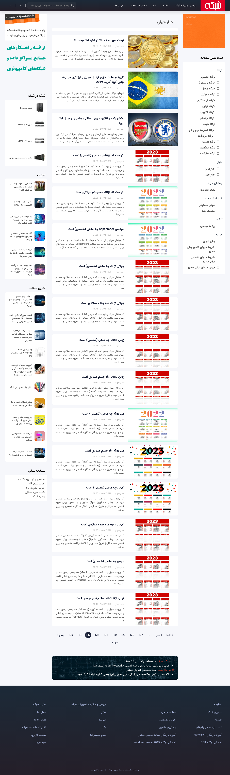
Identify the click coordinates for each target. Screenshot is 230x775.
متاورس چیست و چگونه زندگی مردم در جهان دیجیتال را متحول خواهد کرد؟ (21, 270)
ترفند (155, 6)
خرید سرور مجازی (35, 492)
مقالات (166, 6)
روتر (104, 712)
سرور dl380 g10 (25, 124)
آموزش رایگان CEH (211, 742)
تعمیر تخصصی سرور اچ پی (20, 157)
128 (132, 635)
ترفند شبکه (209, 124)
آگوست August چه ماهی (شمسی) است (98, 155)
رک (104, 727)
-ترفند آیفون (208, 106)
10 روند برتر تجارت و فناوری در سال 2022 (23, 203)
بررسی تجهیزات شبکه (185, 6)
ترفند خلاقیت (207, 154)
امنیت (218, 720)
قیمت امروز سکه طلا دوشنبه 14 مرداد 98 (99, 40)
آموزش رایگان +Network (208, 735)
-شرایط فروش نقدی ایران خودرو (201, 249)
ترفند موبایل (208, 94)
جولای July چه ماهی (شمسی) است (101, 266)
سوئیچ (102, 720)
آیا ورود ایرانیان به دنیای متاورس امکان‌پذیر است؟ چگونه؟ (21, 236)
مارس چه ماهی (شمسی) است (105, 561)
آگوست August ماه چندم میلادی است (99, 192)
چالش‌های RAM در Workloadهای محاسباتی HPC (21, 353)
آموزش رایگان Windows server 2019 (155, 742)
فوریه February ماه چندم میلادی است (100, 598)
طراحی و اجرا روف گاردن (31, 479)
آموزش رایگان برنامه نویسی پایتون (157, 735)
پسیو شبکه (39, 496)
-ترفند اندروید (207, 112)
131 (105, 635)
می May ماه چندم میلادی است (104, 450)
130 (114, 635)
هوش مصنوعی (207, 205)
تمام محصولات (98, 735)
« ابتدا (169, 635)
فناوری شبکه (215, 712)
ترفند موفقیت (207, 148)
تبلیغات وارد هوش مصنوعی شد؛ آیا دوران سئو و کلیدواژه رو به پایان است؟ (20, 301)
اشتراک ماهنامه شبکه (34, 727)
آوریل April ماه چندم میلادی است (102, 524)
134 (79, 635)
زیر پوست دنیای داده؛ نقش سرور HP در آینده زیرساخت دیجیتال (22, 420)
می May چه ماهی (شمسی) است (103, 413)
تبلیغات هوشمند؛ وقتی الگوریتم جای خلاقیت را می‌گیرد (22, 437)
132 (97, 635)
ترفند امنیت (208, 142)
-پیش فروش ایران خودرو (201, 267)
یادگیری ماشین (167, 727)
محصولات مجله (139, 6)
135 (70, 635)
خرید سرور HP (36, 484)
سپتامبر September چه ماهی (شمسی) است (96, 229)
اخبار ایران (210, 169)
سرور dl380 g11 (25, 141)
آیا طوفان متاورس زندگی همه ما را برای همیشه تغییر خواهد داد (21, 220)
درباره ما (41, 712)
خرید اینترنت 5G (35, 488)
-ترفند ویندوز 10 (206, 83)
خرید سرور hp (26, 108)
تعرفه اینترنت (207, 190)
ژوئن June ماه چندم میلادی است (103, 376)
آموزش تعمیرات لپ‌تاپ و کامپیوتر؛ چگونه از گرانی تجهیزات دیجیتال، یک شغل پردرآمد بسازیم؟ (21, 370)
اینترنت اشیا (208, 211)
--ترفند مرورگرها (206, 136)
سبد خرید (40, 742)
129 (123, 635)
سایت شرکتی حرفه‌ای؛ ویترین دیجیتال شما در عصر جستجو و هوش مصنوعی (22, 335)
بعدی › (60, 635)
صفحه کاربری (38, 735)
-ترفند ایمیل (208, 89)
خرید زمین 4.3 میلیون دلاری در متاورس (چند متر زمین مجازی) (20, 253)
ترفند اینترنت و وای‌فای (209, 727)
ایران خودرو (209, 241)
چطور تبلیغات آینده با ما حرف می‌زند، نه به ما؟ (21, 404)
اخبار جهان (209, 175)
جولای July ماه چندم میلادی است (102, 303)
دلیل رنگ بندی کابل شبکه (21, 387)
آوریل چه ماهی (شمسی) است (105, 487)
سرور (97, 769)
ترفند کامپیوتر (207, 77)
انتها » (115, 643)
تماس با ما (120, 6)
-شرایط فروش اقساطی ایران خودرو (202, 259)
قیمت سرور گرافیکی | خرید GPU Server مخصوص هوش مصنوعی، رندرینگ (20, 318)
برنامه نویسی (207, 226)
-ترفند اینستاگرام (206, 100)
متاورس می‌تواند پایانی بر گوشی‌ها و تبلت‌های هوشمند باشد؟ (21, 187)
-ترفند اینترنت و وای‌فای (201, 130)
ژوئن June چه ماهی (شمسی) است (101, 340)
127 (140, 635)
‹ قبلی (159, 635)
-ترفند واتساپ (207, 118)
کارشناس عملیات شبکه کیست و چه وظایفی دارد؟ (20, 453)
